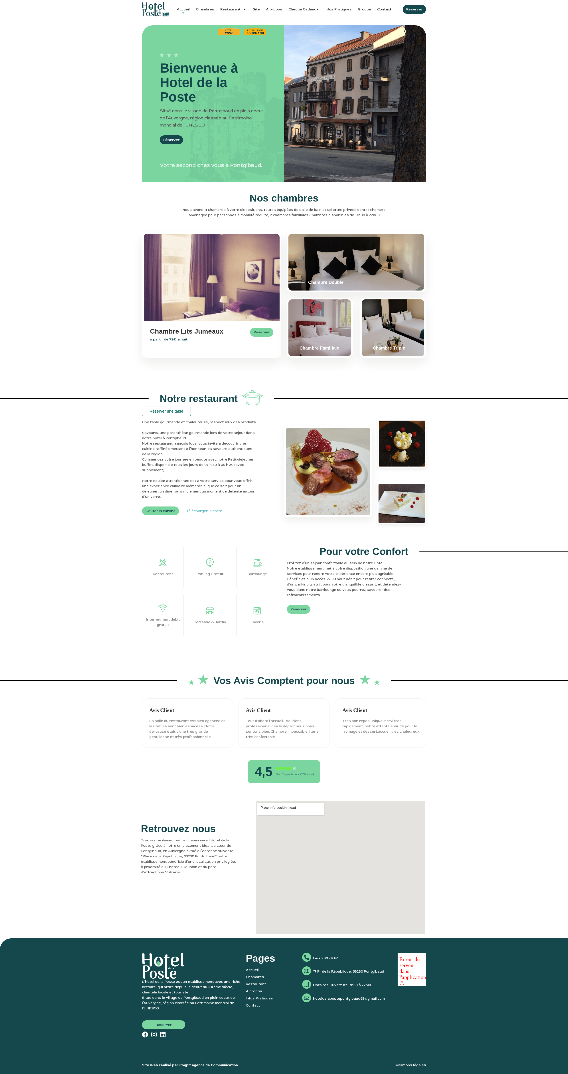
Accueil (183, 9)
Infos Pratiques (338, 9)
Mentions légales (410, 1065)
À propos (274, 9)
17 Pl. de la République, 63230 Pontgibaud (348, 971)
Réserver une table (166, 411)
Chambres (205, 9)
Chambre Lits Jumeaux (186, 331)
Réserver (262, 332)
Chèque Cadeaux (303, 9)
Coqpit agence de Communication (208, 1065)
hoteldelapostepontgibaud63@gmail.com (349, 998)
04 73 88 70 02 (325, 958)
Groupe (364, 9)
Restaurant (230, 9)
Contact (384, 9)
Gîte (256, 9)
